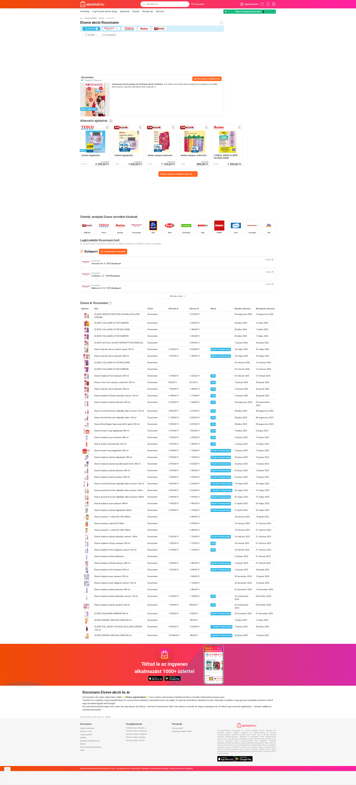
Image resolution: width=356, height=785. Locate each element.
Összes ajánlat (91, 18)
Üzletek (135, 11)
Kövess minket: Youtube (135, 737)
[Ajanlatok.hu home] (92, 4)
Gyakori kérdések (87, 728)
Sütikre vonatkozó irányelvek (181, 768)
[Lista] (274, 4)
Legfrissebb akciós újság (104, 11)
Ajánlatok (124, 11)
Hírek (82, 750)
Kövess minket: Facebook (136, 731)
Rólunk (83, 744)
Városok (160, 11)
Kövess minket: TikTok (135, 740)
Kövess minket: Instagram (136, 734)
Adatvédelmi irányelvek (159, 768)
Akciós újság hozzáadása (90, 747)
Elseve (101, 18)
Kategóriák (147, 11)
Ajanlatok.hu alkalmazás (90, 741)
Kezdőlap (85, 11)
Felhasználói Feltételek (139, 768)
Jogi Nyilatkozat (122, 768)
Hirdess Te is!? (86, 731)
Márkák (83, 738)
